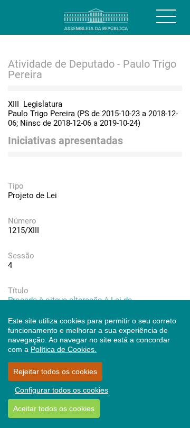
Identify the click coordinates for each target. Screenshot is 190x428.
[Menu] (166, 16)
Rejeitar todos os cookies (55, 371)
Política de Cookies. (64, 349)
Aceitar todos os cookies (53, 408)
